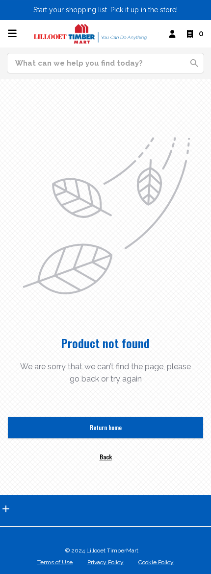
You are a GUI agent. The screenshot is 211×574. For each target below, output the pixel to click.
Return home (106, 427)
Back (106, 457)
